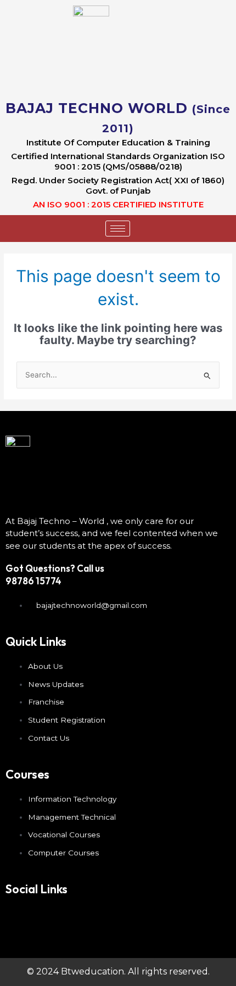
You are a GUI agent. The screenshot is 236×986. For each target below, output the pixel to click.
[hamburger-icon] (117, 228)
